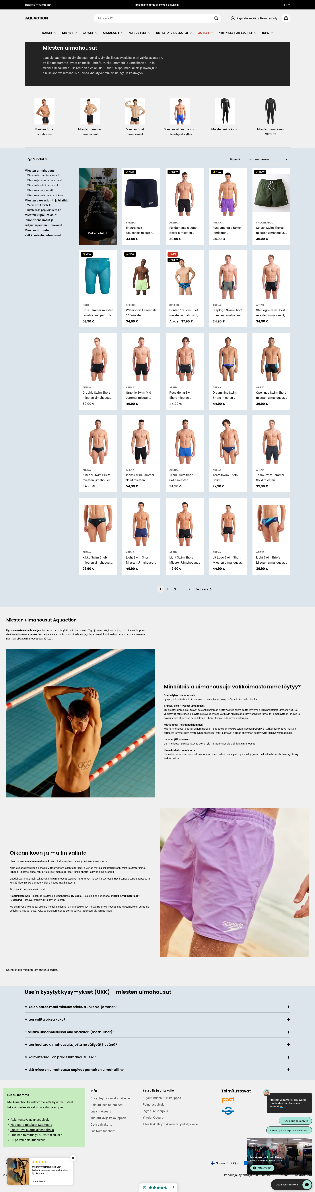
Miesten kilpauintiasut (41, 215)
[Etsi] (216, 18)
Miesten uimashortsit (40, 190)
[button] (158, 1187)
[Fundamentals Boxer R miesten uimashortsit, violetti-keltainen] (228, 193)
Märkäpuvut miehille (39, 205)
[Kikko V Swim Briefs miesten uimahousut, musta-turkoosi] (98, 440)
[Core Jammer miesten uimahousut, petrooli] (98, 275)
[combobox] (157, 18)
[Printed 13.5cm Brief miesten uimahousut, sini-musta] (185, 275)
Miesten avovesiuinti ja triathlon (47, 200)
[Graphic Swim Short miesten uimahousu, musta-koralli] (98, 358)
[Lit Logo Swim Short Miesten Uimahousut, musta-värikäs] (228, 523)
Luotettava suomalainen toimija (32, 1130)
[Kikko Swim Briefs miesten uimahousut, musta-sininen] (98, 523)
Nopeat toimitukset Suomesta (31, 1124)
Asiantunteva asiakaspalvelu (29, 1119)
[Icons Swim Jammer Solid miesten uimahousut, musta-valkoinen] (141, 440)
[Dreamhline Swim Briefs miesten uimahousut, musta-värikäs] (228, 358)
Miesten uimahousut (39, 170)
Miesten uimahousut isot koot (45, 195)
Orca (86, 305)
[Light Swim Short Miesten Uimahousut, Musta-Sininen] (185, 523)
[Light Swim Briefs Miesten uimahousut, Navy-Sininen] (271, 523)
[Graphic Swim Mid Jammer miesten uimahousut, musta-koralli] (141, 358)
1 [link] (160, 589)
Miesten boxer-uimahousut (43, 175)
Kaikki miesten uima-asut (43, 235)
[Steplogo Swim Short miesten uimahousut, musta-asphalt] (271, 275)
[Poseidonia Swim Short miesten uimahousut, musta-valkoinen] (185, 358)
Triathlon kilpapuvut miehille (44, 210)
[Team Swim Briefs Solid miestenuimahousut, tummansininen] (228, 440)
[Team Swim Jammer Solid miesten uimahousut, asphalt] (271, 440)
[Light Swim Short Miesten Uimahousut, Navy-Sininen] (141, 523)
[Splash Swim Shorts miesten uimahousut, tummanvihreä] (271, 193)
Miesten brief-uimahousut (42, 185)
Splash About (265, 222)
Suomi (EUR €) (226, 1163)
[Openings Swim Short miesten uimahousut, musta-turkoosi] (271, 358)
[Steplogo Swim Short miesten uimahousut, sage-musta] (228, 275)
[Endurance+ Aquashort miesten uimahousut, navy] (141, 193)
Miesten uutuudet (37, 230)
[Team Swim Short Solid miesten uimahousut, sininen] (185, 440)
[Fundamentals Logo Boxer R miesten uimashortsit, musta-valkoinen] (185, 193)
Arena (173, 222)
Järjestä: (235, 159)
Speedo (131, 222)
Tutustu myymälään (38, 5)
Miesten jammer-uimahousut (44, 180)
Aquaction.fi (22, 1175)
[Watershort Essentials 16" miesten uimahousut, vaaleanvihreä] (141, 275)
